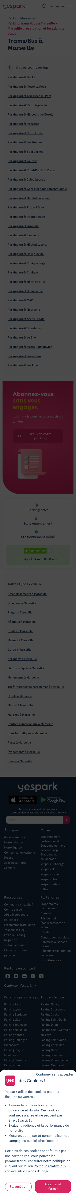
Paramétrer (18, 1186)
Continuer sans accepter (54, 1074)
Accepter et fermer (53, 1186)
